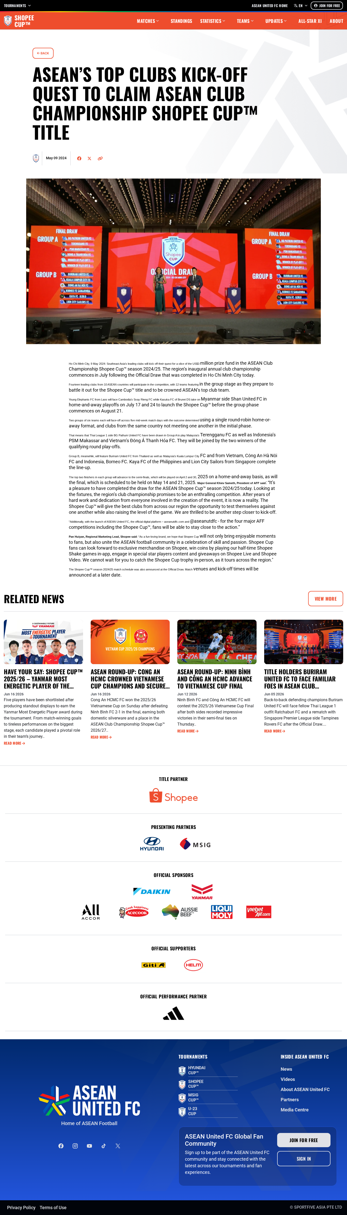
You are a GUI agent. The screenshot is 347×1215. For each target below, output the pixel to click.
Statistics (210, 21)
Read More (12, 743)
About (336, 21)
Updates (274, 21)
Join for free (304, 1140)
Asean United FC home (270, 5)
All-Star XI (310, 21)
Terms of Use (53, 1207)
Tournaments (15, 5)
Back (44, 53)
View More (326, 598)
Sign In (304, 1158)
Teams (243, 21)
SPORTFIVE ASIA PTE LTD (318, 1207)
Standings (181, 21)
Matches (146, 21)
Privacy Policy (21, 1207)
